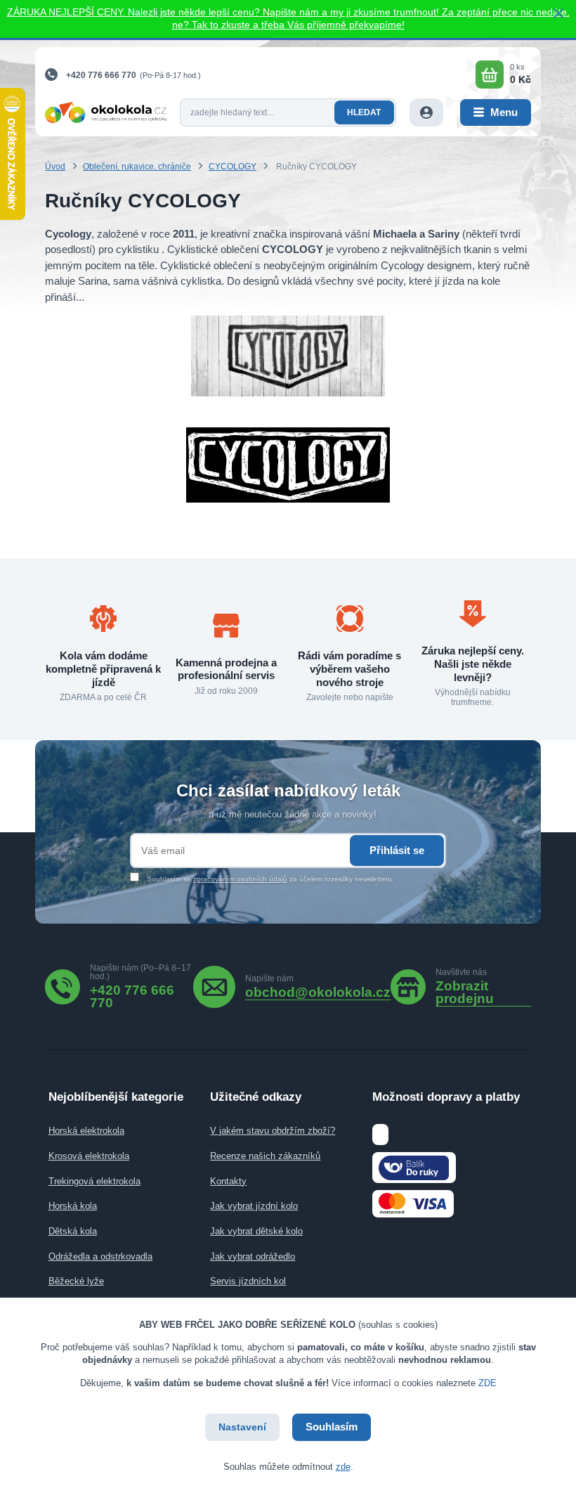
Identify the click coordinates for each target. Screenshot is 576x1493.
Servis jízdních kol (248, 1281)
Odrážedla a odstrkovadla (100, 1256)
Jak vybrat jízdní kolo (254, 1206)
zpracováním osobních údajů (240, 879)
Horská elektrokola (86, 1130)
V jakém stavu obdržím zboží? (272, 1130)
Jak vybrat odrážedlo (252, 1256)
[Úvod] (105, 112)
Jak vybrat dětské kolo (256, 1231)
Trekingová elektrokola (94, 1181)
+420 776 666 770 (101, 75)
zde (343, 1466)
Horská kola (72, 1206)
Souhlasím (332, 1427)
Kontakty (228, 1181)
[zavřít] (558, 14)
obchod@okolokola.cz (318, 992)
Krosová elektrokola (88, 1156)
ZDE (487, 1383)
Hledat (364, 112)
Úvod (55, 167)
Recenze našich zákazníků (265, 1156)
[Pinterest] (483, 987)
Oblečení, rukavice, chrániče (137, 167)
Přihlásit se (396, 850)
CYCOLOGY (232, 167)
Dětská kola (72, 1231)
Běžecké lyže (76, 1281)
